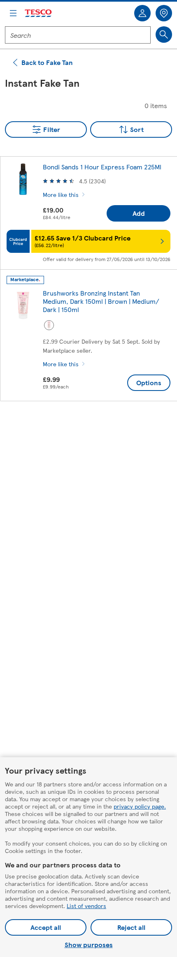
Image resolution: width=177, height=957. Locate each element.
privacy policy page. (140, 806)
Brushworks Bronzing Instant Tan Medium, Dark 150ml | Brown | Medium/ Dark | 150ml (101, 301)
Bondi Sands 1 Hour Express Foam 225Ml (102, 166)
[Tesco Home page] (39, 13)
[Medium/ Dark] (49, 325)
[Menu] (13, 13)
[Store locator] (164, 13)
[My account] (142, 13)
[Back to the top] (92, 428)
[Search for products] (164, 34)
